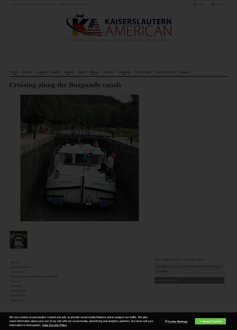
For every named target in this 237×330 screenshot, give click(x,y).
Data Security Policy (54, 325)
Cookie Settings (177, 321)
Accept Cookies (212, 321)
